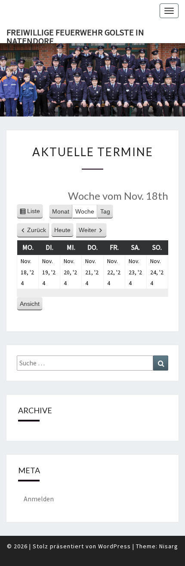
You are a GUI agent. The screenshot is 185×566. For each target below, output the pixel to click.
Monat (60, 211)
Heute (62, 229)
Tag (105, 211)
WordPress (114, 546)
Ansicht (31, 305)
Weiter (87, 229)
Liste (33, 213)
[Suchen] (160, 363)
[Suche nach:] (92, 363)
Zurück (36, 229)
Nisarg (168, 546)
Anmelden (39, 498)
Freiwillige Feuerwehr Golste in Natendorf (75, 35)
